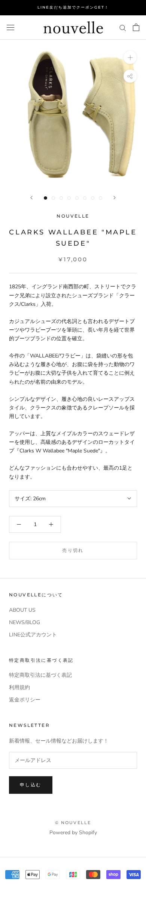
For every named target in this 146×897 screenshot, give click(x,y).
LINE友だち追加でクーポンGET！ (73, 7)
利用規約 (19, 687)
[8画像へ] (100, 198)
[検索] (122, 27)
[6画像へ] (84, 198)
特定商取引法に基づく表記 (40, 675)
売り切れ (73, 550)
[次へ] (114, 197)
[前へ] (31, 197)
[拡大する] (130, 57)
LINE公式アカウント (33, 634)
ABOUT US (22, 610)
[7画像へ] (92, 198)
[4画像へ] (69, 198)
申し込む (31, 784)
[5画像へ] (77, 198)
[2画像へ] (53, 198)
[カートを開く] (136, 27)
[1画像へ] (45, 198)
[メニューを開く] (10, 27)
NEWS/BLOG (24, 622)
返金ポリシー (24, 699)
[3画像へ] (61, 198)
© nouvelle (73, 822)
